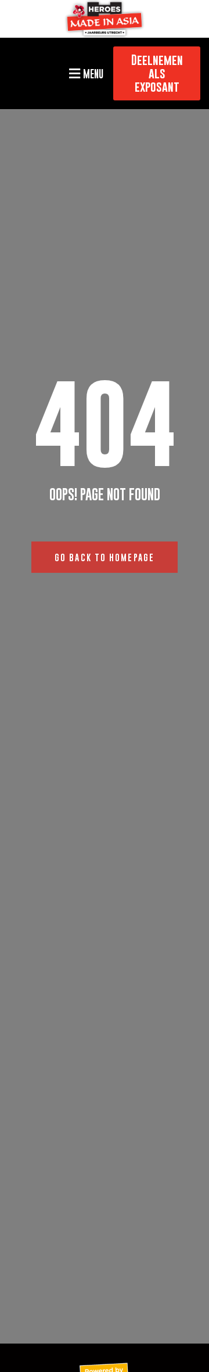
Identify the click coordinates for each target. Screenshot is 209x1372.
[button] (84, 73)
